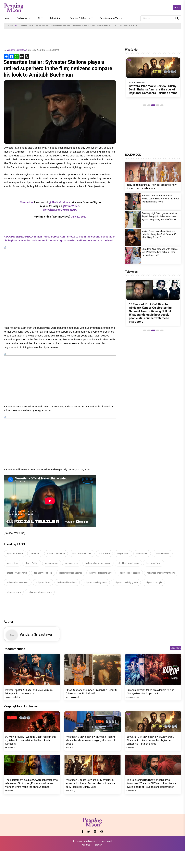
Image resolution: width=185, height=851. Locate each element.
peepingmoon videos (111, 18)
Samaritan (35, 553)
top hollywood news (43, 573)
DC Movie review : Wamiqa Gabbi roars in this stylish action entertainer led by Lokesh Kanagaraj (30, 740)
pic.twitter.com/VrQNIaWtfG (60, 209)
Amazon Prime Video (81, 553)
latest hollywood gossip (128, 563)
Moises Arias (12, 563)
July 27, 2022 (78, 216)
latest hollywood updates (70, 573)
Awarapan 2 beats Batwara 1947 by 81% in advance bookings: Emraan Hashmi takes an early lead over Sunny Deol (91, 783)
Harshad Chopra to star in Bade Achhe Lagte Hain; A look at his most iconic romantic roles (160, 198)
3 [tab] (153, 105)
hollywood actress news (17, 582)
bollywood (22, 18)
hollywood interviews (67, 582)
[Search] (176, 18)
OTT (17, 26)
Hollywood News (153, 563)
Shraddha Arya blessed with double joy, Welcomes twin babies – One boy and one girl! (160, 252)
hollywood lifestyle (153, 582)
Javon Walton (32, 563)
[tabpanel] (153, 77)
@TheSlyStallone (59, 202)
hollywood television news (40, 592)
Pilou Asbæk (142, 553)
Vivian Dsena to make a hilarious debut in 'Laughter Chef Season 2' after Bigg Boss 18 (159, 234)
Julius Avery (104, 553)
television (55, 18)
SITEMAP (98, 845)
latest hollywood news (17, 573)
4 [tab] (157, 105)
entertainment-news (137, 82)
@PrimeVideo (71, 206)
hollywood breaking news (100, 573)
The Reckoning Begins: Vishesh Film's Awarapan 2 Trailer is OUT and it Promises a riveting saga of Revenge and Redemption (151, 783)
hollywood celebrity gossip (126, 582)
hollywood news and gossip (98, 563)
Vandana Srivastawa (17, 50)
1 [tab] (144, 105)
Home (7, 18)
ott (38, 18)
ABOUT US (86, 845)
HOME (10, 26)
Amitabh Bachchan (56, 553)
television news (14, 592)
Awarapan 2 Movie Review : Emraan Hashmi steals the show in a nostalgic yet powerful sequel (90, 740)
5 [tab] (161, 105)
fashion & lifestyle (80, 18)
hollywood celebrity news (95, 582)
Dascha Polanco (162, 553)
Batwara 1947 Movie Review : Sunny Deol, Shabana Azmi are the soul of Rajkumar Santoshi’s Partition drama (153, 89)
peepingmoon (51, 563)
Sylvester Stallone (15, 553)
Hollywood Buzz (43, 582)
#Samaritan (26, 202)
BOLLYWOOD (133, 154)
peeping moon (71, 563)
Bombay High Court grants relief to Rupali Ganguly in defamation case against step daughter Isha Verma (159, 216)
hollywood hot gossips (130, 573)
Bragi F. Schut (123, 553)
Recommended (11, 697)
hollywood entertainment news (161, 573)
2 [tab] (148, 105)
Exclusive (9, 747)
